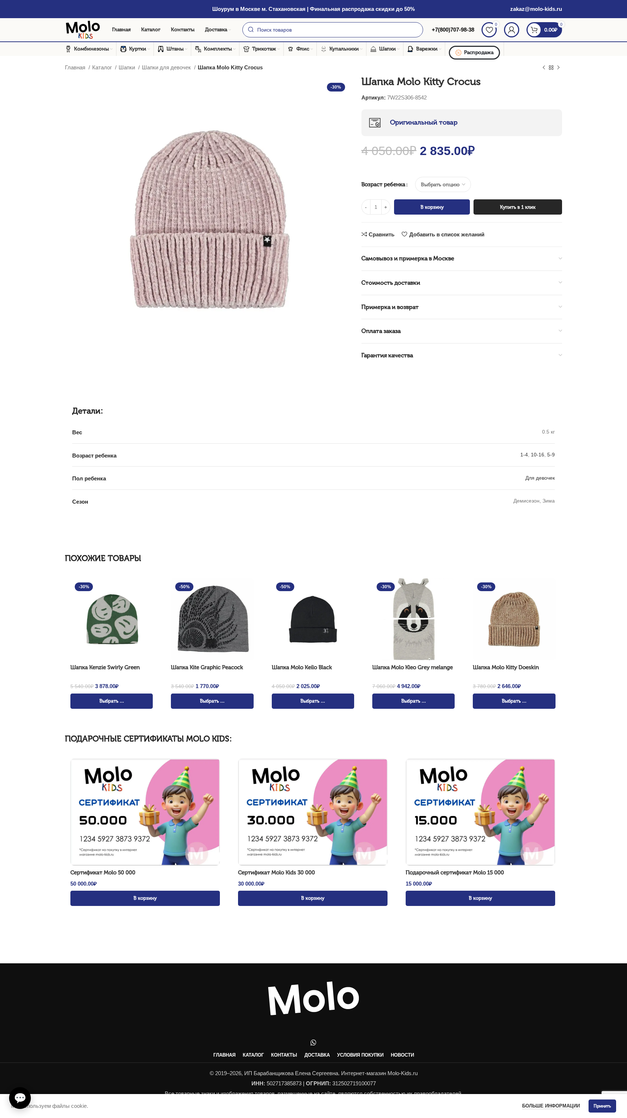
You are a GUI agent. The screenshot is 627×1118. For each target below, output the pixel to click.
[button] (20, 1098)
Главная (76, 67)
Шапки (127, 67)
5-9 (551, 455)
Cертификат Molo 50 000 (102, 872)
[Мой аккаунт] (511, 30)
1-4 (524, 455)
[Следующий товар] (558, 68)
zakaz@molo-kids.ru (536, 9)
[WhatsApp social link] (313, 1042)
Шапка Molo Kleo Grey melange (412, 667)
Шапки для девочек (167, 67)
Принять (602, 1106)
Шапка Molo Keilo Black (302, 667)
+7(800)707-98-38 (452, 30)
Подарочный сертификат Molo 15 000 (455, 872)
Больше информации (551, 1106)
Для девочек (540, 478)
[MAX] (18, 1073)
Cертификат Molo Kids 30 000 (276, 872)
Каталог (102, 67)
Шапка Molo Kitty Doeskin (506, 667)
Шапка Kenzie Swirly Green (105, 667)
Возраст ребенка (383, 184)
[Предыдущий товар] (544, 68)
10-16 (537, 455)
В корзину (432, 207)
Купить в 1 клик (518, 207)
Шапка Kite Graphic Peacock (207, 667)
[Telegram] (18, 1054)
